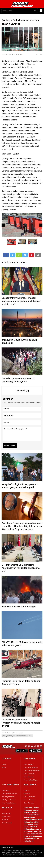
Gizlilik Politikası (8, 847)
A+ (37, 54)
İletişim (4, 768)
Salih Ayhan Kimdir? (8, 800)
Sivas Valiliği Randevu (9, 803)
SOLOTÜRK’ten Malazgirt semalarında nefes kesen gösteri (22, 644)
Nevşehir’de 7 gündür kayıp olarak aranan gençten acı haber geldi (20, 486)
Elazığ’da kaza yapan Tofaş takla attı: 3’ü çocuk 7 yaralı (21, 682)
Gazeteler (27, 794)
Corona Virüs (6, 817)
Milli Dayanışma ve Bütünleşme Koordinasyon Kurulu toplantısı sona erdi (21, 568)
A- (41, 54)
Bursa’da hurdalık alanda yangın (19, 606)
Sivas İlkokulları (29, 777)
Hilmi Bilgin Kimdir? (8, 797)
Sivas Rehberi (28, 764)
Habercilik (5, 820)
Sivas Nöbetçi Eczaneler (32, 771)
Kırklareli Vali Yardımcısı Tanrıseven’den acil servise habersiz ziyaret (21, 722)
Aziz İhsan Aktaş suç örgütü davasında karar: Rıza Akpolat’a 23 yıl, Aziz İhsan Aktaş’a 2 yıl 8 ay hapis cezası (22, 526)
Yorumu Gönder (9, 446)
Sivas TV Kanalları (30, 800)
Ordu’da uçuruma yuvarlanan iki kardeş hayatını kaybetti (18, 380)
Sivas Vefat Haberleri (31, 768)
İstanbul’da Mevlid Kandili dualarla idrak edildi (19, 341)
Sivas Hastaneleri (29, 774)
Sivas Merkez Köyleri (31, 780)
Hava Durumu (6, 814)
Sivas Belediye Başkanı (9, 794)
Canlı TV (26, 791)
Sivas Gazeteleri (29, 797)
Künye (4, 764)
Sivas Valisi (5, 791)
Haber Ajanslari (29, 803)
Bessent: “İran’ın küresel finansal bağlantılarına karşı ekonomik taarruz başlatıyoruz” (21, 301)
